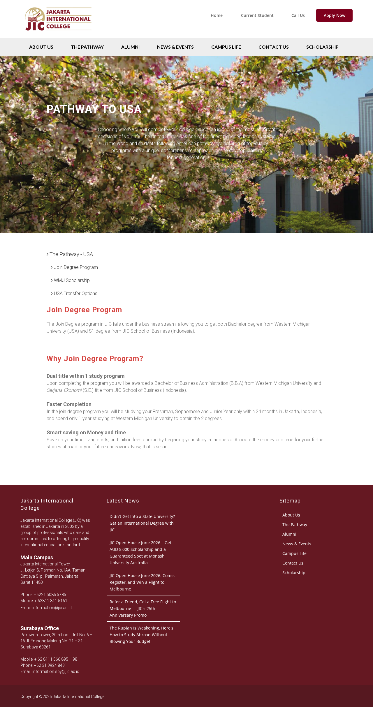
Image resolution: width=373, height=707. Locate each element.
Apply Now (334, 15)
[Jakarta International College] (58, 36)
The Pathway (87, 47)
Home (217, 15)
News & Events (175, 47)
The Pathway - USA (70, 254)
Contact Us (273, 47)
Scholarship (322, 47)
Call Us (298, 15)
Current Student (257, 15)
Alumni (130, 47)
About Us (41, 47)
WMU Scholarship (71, 280)
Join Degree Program (75, 267)
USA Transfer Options (75, 293)
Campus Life (226, 47)
